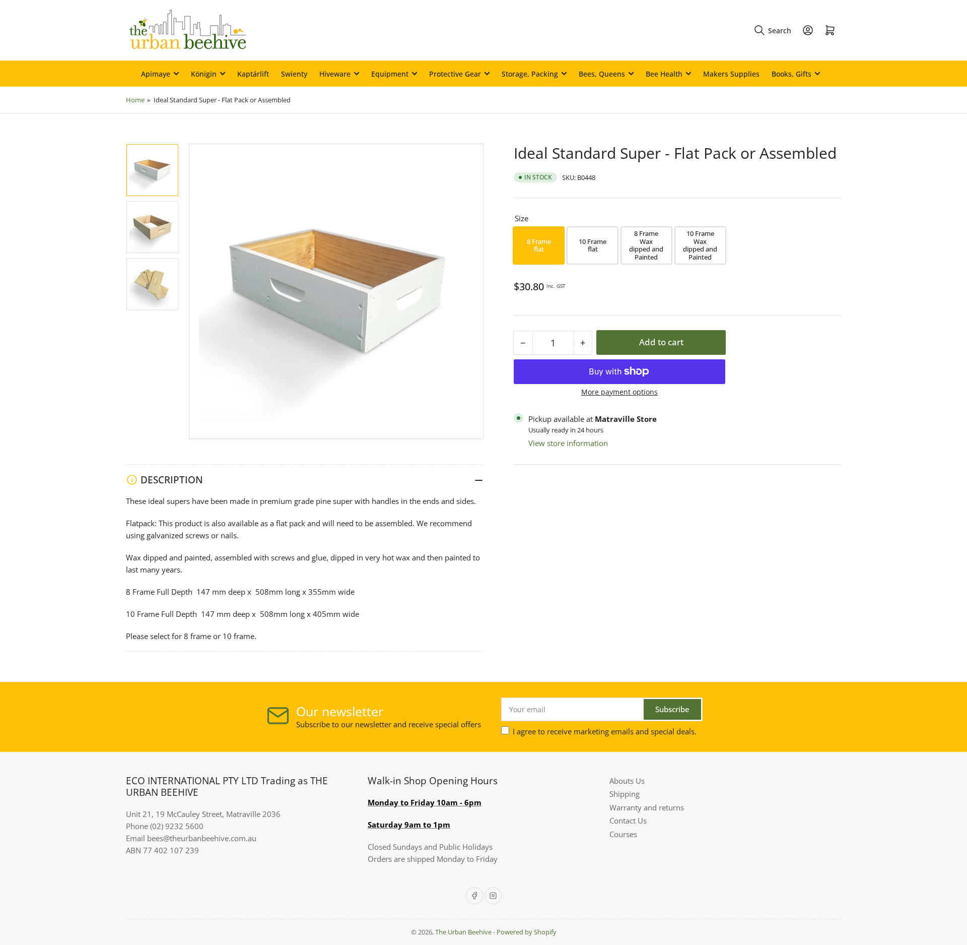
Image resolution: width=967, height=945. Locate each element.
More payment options (619, 392)
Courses (623, 834)
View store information (568, 443)
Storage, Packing (530, 74)
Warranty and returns (646, 807)
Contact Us (628, 820)
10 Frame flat (592, 245)
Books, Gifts (791, 74)
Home (135, 99)
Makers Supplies (731, 74)
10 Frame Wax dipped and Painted (700, 245)
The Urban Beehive (463, 931)
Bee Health (664, 74)
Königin (204, 74)
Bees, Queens (602, 74)
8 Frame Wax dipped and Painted (646, 245)
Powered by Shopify (527, 931)
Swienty (294, 74)
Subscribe (672, 709)
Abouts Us (627, 781)
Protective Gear (455, 74)
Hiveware (335, 74)
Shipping (624, 794)
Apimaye (155, 74)
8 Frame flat (539, 245)
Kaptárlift (253, 74)
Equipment (389, 74)
